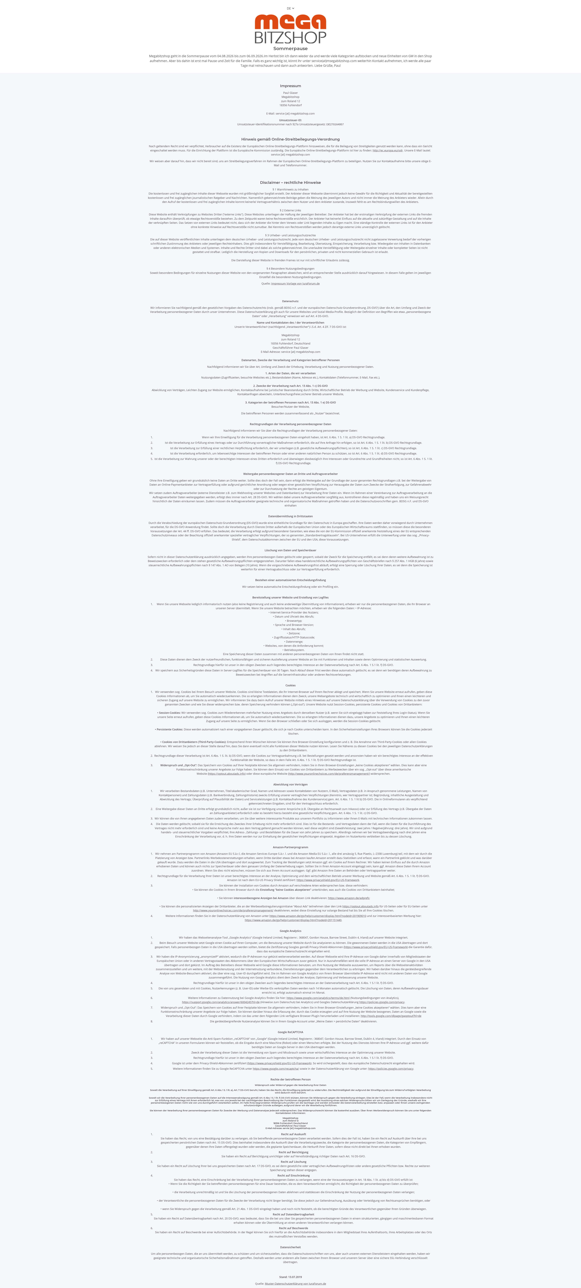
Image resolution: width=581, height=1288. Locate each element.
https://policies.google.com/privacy (381, 1002)
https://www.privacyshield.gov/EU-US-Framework (328, 880)
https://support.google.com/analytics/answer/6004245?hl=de (221, 1002)
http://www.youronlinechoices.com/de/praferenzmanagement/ (329, 773)
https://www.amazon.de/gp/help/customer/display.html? (281, 920)
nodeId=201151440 (329, 920)
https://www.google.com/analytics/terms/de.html (318, 998)
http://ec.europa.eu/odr (388, 150)
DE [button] (289, 8)
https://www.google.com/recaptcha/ (276, 1068)
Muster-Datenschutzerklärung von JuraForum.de (295, 1283)
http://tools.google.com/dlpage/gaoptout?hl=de (391, 1016)
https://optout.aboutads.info (226, 773)
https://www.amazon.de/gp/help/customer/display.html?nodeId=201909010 (317, 916)
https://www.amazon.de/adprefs (348, 898)
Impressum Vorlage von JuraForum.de (295, 283)
